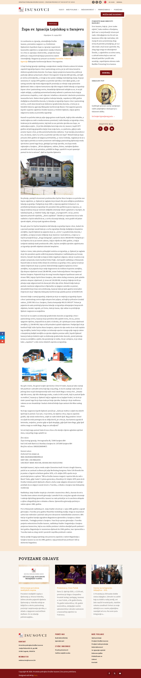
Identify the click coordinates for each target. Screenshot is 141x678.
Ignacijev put (59, 641)
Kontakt (94, 662)
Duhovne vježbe (97, 653)
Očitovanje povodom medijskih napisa (30, 589)
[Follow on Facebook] (93, 2)
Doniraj (106, 73)
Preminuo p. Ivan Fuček (67, 588)
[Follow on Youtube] (100, 2)
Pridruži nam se (104, 10)
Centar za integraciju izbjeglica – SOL (102, 589)
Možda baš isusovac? (112, 14)
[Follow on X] (96, 2)
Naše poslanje (71, 10)
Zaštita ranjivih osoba (62, 653)
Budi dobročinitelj (61, 638)
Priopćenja (53, 24)
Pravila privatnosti (61, 650)
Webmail (119, 2)
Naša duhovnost (87, 10)
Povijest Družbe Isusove (100, 641)
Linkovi (94, 659)
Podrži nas (118, 10)
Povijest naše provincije (100, 644)
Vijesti (61, 10)
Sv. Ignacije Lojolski (98, 650)
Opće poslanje (96, 638)
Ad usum (111, 2)
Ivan (35, 675)
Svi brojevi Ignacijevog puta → (103, 116)
